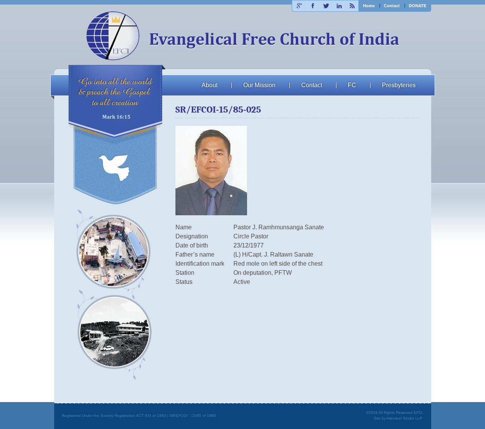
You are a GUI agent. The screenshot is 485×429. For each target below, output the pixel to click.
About (209, 85)
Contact (392, 5)
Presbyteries (399, 85)
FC (352, 85)
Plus (298, 5)
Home (369, 5)
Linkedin (338, 5)
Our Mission (259, 85)
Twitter (325, 5)
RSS (351, 5)
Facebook (312, 5)
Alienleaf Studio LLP (404, 418)
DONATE (417, 5)
